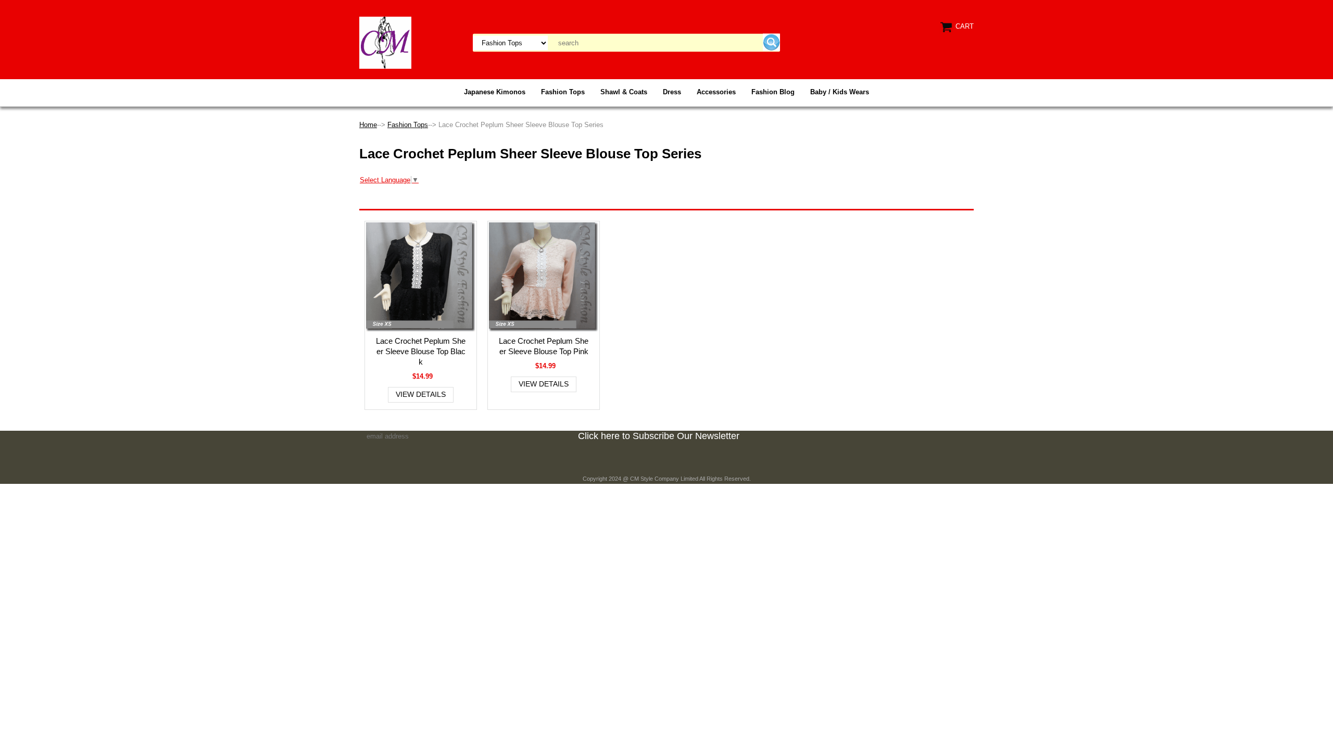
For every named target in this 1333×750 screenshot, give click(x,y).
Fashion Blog (773, 92)
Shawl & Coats (623, 92)
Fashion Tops (563, 92)
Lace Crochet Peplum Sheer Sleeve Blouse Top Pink (543, 346)
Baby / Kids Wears (839, 92)
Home (368, 125)
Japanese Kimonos (494, 92)
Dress (672, 92)
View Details (421, 394)
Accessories (716, 92)
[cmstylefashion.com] (385, 42)
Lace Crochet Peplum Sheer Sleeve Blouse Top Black (421, 351)
